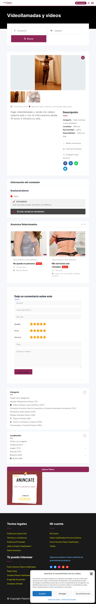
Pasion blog (12, 571)
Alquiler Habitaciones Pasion (24, 401)
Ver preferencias (83, 594)
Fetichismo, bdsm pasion (22, 412)
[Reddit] (63, 567)
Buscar (30, 39)
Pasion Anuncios (14, 550)
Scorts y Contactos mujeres (27, 422)
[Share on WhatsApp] (76, 163)
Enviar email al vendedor (30, 211)
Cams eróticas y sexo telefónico (25, 260)
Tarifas (52, 546)
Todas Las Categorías (19, 398)
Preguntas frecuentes (16, 579)
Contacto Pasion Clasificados (19, 575)
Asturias (15, 451)
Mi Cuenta (54, 533)
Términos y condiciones (17, 538)
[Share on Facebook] (65, 163)
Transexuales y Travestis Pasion (26, 425)
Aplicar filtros (48, 469)
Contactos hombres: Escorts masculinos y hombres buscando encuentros (43, 408)
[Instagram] (59, 567)
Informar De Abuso (74, 149)
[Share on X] (71, 163)
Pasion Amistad (22, 418)
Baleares (16, 455)
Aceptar (42, 594)
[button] (91, 573)
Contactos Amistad (15, 584)
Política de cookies (54, 599)
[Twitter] (55, 567)
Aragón (15, 448)
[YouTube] (67, 567)
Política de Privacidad (69, 599)
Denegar (62, 594)
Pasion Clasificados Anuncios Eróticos (65, 538)
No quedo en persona (24, 263)
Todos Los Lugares (18, 441)
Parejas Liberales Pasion (22, 415)
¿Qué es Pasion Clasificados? (19, 546)
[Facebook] (51, 567)
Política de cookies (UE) (17, 533)
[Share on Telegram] (65, 169)
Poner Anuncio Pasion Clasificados (64, 542)
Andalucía (16, 445)
